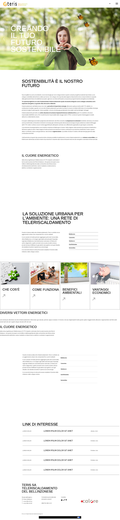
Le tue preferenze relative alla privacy (66, 517)
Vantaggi (85, 110)
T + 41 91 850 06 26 (27, 503)
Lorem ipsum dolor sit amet (58, 431)
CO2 (80, 113)
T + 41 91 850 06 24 (27, 501)
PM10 (69, 115)
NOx (39, 115)
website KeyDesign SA (38, 513)
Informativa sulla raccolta (47, 517)
